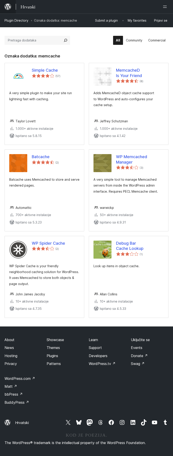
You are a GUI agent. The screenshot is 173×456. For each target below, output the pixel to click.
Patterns (54, 363)
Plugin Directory (16, 20)
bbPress (14, 394)
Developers (98, 355)
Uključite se (140, 339)
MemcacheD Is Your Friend (129, 73)
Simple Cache (45, 70)
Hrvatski (22, 422)
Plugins (52, 355)
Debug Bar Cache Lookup (129, 246)
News (9, 347)
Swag (138, 363)
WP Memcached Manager (131, 159)
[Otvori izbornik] (166, 7)
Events (136, 347)
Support (95, 347)
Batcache (41, 156)
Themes (53, 347)
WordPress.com (20, 378)
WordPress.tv (102, 363)
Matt (11, 386)
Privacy (11, 363)
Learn (93, 339)
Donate (139, 355)
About (9, 339)
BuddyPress (17, 402)
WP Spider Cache (48, 243)
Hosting (11, 355)
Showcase (55, 339)
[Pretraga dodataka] (65, 40)
